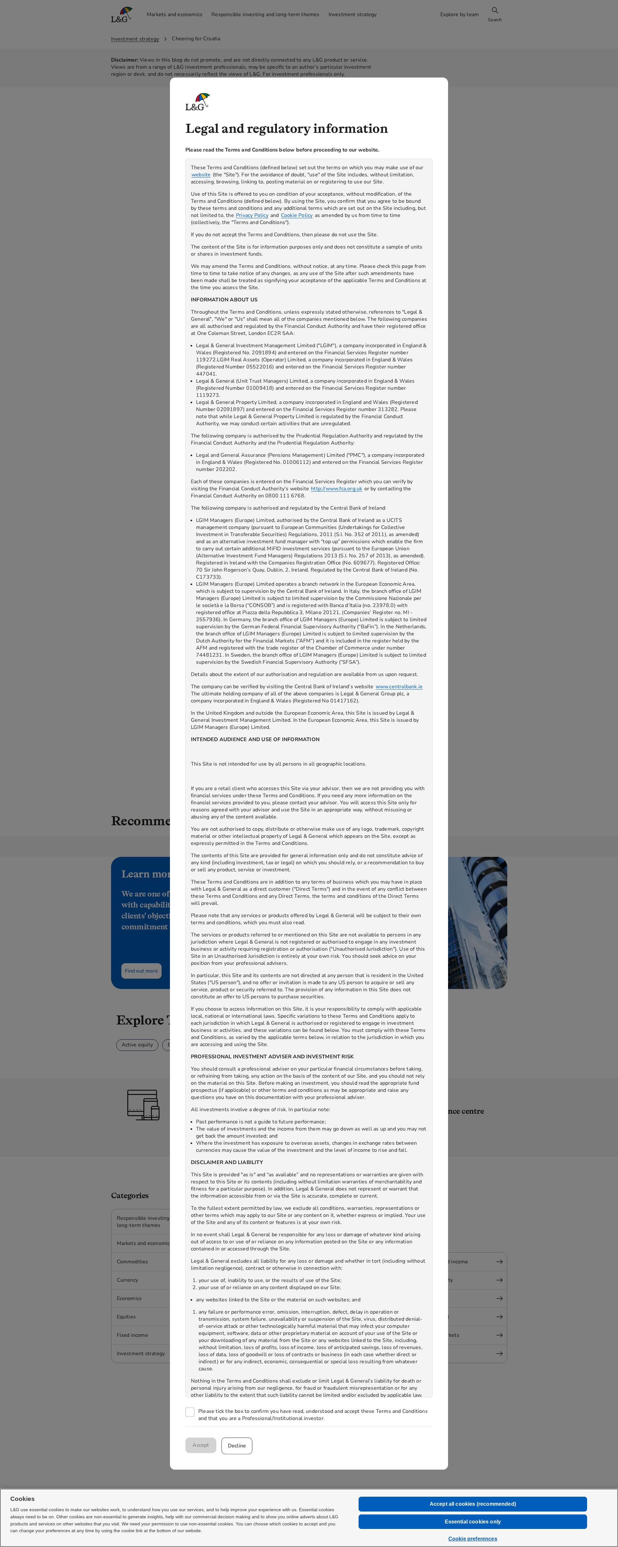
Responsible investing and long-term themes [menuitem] (265, 14)
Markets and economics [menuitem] (174, 14)
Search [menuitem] (495, 20)
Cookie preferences (472, 1539)
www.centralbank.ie (399, 686)
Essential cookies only (473, 1521)
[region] (309, 778)
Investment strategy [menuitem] (353, 14)
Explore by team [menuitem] (459, 14)
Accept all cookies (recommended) (473, 1504)
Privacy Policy (252, 215)
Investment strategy (135, 39)
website (201, 174)
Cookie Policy (297, 215)
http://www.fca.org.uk (336, 488)
